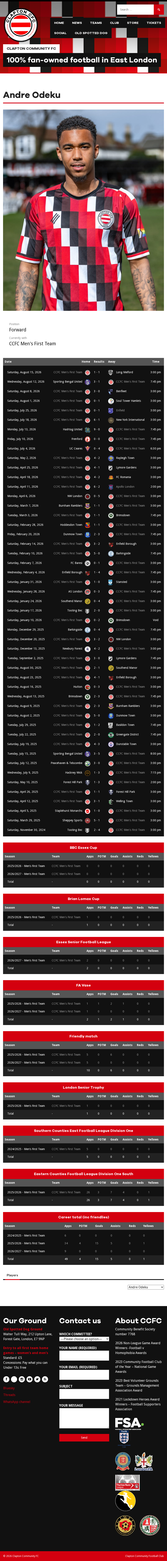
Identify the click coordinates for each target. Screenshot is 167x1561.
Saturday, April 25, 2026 (22, 467)
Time (155, 361)
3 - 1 (97, 381)
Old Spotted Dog (91, 33)
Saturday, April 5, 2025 (21, 810)
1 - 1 (97, 372)
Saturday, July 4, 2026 (21, 448)
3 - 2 (97, 543)
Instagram (22, 1379)
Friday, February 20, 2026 (23, 534)
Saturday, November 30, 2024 (26, 829)
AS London (75, 591)
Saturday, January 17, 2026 (24, 610)
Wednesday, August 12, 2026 (25, 381)
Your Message (71, 1405)
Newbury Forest (72, 648)
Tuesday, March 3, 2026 (22, 515)
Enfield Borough (126, 543)
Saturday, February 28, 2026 (25, 524)
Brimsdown (123, 515)
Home (59, 23)
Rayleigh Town (125, 457)
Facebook (6, 1379)
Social (60, 33)
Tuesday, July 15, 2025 (21, 753)
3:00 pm (156, 372)
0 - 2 (97, 620)
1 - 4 (97, 572)
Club (114, 23)
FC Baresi (76, 563)
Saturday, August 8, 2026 (23, 391)
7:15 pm (156, 772)
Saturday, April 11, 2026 (22, 486)
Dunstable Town (126, 744)
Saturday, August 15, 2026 (24, 372)
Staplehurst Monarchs (68, 810)
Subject (66, 1386)
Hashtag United (72, 429)
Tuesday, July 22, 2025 (21, 734)
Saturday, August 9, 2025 (23, 705)
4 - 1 (97, 467)
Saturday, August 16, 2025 (24, 686)
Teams (96, 23)
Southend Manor (71, 601)
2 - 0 (97, 610)
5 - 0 (97, 553)
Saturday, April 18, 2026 (22, 477)
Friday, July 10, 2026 (20, 439)
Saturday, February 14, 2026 (25, 543)
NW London (74, 496)
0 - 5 (97, 496)
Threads (9, 1395)
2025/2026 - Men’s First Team (26, 866)
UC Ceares (75, 448)
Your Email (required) (78, 1367)
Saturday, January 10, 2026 (24, 620)
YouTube (29, 1379)
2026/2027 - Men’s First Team (26, 874)
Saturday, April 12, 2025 (22, 801)
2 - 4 (97, 829)
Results (99, 361)
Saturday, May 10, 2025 (22, 782)
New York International (130, 419)
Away (111, 361)
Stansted (121, 581)
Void (155, 620)
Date (8, 361)
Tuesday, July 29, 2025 (21, 724)
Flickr (14, 1379)
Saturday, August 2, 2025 (23, 715)
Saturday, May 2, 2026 (21, 457)
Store (132, 23)
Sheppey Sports (72, 820)
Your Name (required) (78, 1348)
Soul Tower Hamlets (128, 400)
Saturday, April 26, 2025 (22, 791)
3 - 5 (97, 753)
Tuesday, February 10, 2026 (25, 553)
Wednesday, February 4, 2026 (26, 572)
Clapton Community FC (31, 48)
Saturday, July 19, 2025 (22, 744)
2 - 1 (97, 667)
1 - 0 (97, 581)
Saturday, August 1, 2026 (23, 400)
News (77, 23)
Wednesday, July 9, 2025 (22, 772)
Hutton (77, 686)
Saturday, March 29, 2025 (23, 820)
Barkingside (123, 553)
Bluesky (9, 1388)
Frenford (76, 439)
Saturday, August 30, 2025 (24, 667)
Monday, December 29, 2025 (25, 629)
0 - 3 (97, 591)
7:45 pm (156, 381)
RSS (45, 1379)
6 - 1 (97, 419)
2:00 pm (156, 486)
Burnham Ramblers (70, 505)
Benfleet (121, 391)
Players (12, 1275)
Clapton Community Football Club (144, 1556)
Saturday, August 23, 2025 (24, 677)
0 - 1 (97, 400)
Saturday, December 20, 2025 (26, 639)
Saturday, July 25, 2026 (22, 410)
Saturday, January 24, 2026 (24, 601)
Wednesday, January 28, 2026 (26, 591)
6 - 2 (97, 486)
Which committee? (75, 1334)
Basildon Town (125, 724)
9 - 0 (97, 429)
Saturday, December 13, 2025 (26, 648)
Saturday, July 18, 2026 (22, 419)
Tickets (154, 23)
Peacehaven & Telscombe (66, 763)
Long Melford (124, 372)
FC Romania (123, 477)
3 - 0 (97, 391)
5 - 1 (97, 820)
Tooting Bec (74, 610)
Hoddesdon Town (71, 524)
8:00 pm (156, 753)
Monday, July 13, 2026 (21, 429)
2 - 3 (97, 534)
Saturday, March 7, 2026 (22, 505)
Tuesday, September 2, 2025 (25, 658)
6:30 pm (156, 448)
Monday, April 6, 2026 (21, 496)
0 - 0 (97, 439)
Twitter (37, 1379)
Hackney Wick (73, 772)
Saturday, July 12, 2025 (22, 763)
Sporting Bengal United (67, 381)
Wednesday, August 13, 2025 (25, 696)
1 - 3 (97, 772)
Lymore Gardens (126, 467)
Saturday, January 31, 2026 (24, 581)
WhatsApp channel (16, 1402)
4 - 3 (97, 744)
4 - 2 (97, 457)
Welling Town (124, 801)
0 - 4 (97, 448)
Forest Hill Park (72, 782)
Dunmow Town (72, 534)
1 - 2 (97, 724)
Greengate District (127, 734)
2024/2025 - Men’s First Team (26, 1149)
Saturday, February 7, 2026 (24, 563)
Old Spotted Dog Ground (22, 1329)
